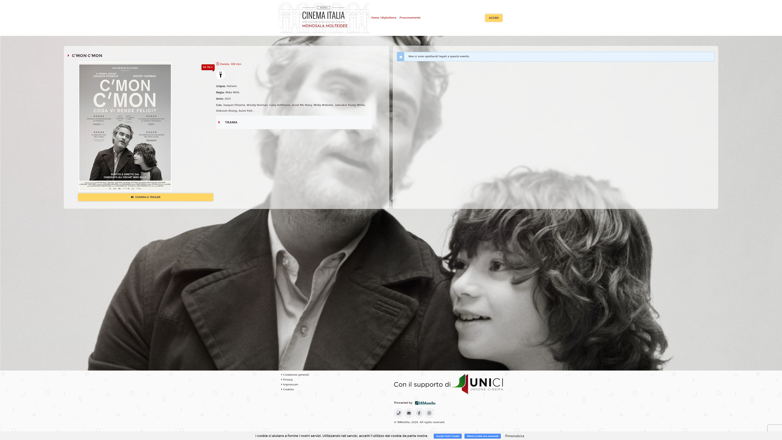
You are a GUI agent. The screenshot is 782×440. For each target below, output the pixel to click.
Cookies (288, 389)
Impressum (290, 384)
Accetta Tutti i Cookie (447, 436)
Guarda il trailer (147, 197)
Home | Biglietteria (383, 17)
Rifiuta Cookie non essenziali (482, 436)
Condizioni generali (295, 374)
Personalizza (514, 436)
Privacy (287, 379)
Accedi (494, 17)
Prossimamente (410, 17)
